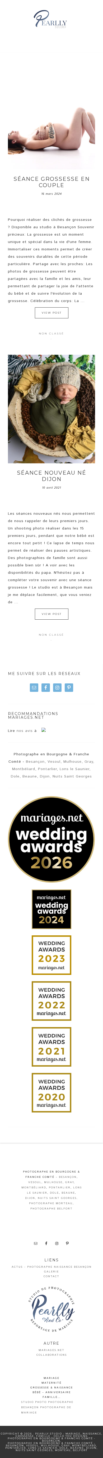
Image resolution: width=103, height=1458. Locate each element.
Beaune (29, 776)
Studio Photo (34, 1402)
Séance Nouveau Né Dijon (51, 476)
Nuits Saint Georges (72, 776)
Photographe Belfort (51, 1209)
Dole (15, 776)
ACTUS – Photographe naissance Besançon (52, 1267)
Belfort (80, 1450)
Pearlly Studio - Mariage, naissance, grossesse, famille (51, 20)
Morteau (63, 1450)
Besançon (35, 761)
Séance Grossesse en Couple (51, 182)
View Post (52, 312)
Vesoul (54, 761)
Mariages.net (51, 1350)
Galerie (51, 1272)
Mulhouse (72, 761)
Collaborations (51, 1355)
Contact (51, 1276)
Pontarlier (47, 769)
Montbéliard (23, 769)
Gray (89, 761)
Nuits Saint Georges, (58, 1198)
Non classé (51, 333)
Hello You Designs (71, 1436)
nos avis (25, 730)
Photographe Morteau (51, 1203)
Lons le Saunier (74, 769)
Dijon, (45, 776)
